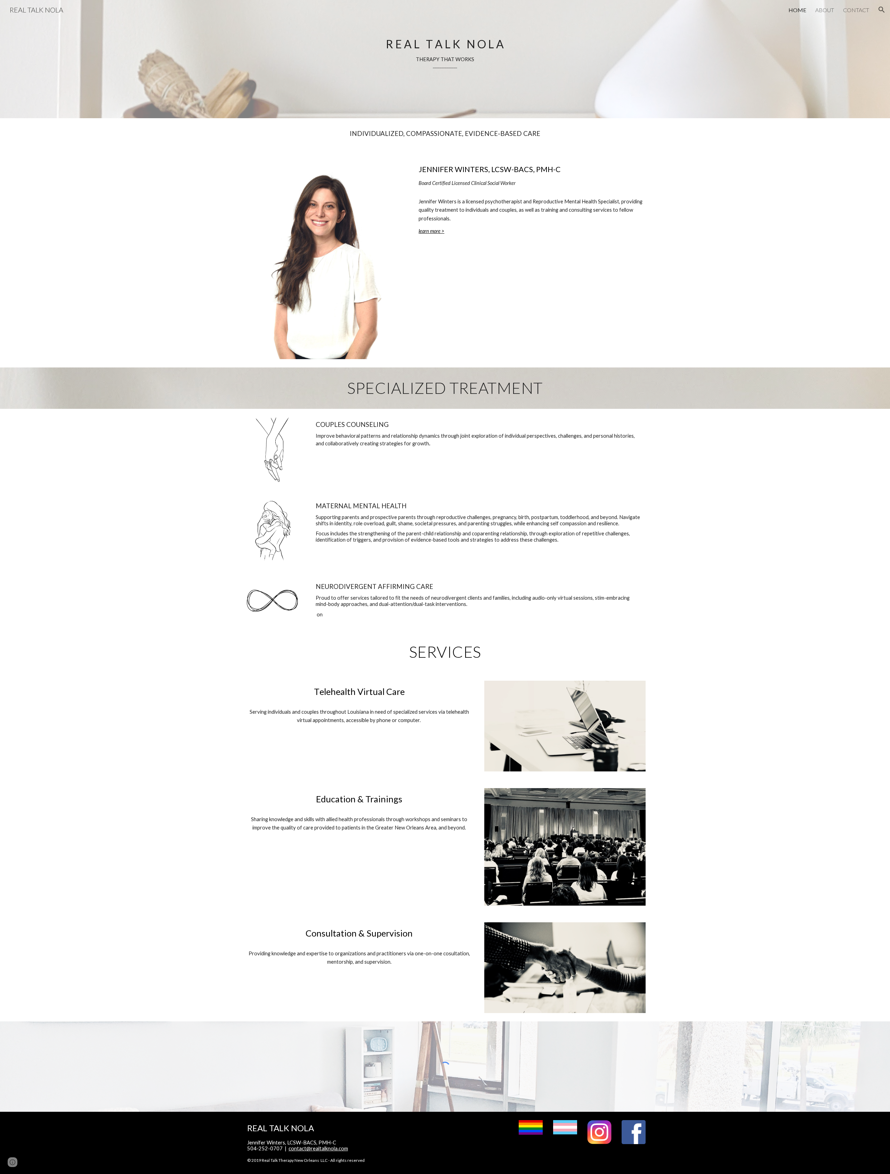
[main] (445, 59)
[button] (881, 9)
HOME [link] (797, 10)
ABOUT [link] (824, 10)
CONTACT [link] (856, 10)
